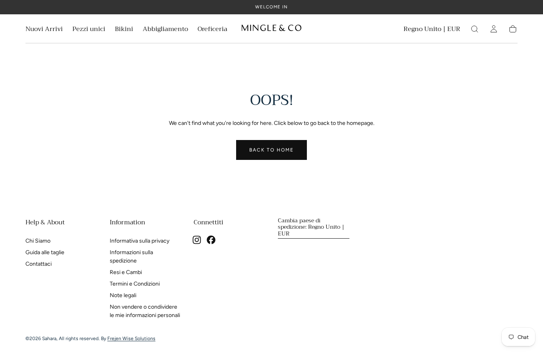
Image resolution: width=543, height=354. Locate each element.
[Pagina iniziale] (271, 29)
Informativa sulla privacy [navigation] (139, 240)
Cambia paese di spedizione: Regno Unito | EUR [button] (311, 226)
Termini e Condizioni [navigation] (135, 283)
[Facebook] (211, 240)
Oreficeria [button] (212, 30)
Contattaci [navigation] (38, 264)
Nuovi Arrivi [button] (44, 30)
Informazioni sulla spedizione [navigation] (131, 256)
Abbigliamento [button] (165, 30)
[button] (431, 30)
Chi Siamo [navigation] (37, 240)
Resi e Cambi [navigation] (126, 272)
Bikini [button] (124, 30)
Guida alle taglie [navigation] (44, 252)
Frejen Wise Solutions (131, 338)
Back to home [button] (271, 150)
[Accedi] (493, 29)
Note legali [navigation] (123, 295)
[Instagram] (197, 240)
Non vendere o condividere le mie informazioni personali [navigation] (145, 311)
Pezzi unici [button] (88, 30)
